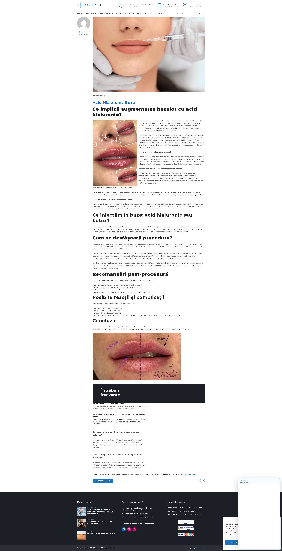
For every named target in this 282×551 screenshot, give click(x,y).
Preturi (148, 14)
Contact (160, 14)
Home (79, 14)
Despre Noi (90, 14)
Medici (119, 14)
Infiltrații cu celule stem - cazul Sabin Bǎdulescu (99, 522)
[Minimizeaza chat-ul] (276, 481)
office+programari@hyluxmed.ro (141, 517)
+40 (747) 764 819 (187, 474)
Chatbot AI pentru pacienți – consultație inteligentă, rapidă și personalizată (100, 512)
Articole (129, 14)
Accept (234, 542)
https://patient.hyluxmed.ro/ (132, 510)
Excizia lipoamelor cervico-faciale (101, 533)
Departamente (106, 14)
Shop (139, 14)
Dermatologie (100, 95)
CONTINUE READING (102, 481)
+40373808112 (143, 513)
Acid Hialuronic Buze (114, 102)
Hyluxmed (84, 32)
